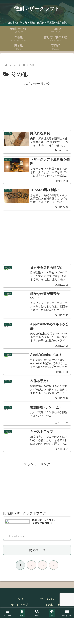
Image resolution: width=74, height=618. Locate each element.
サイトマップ (19, 605)
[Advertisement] (37, 106)
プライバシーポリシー (54, 599)
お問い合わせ (54, 605)
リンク (19, 599)
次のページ (37, 550)
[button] (66, 531)
